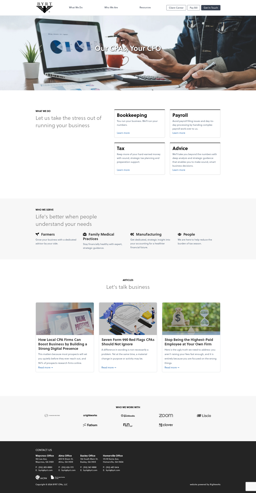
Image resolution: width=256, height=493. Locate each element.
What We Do (76, 7)
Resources (145, 7)
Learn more (134, 132)
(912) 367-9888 (89, 467)
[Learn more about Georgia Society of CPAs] (58, 477)
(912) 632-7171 (67, 467)
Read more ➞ (64, 367)
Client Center (176, 7)
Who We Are (111, 7)
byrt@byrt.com (46, 470)
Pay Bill (193, 7)
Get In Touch (211, 7)
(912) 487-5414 (112, 467)
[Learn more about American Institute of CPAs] (41, 477)
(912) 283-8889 (45, 467)
